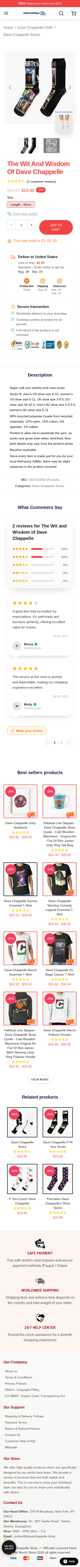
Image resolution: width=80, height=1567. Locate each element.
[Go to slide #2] (51, 146)
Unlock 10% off (9, 1547)
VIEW (20, 813)
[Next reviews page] (69, 742)
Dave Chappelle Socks (22, 35)
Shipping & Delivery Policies (24, 1416)
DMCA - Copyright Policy (22, 1389)
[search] (61, 13)
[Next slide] (69, 87)
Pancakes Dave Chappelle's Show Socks (57, 1203)
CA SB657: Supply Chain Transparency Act (35, 1396)
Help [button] (72, 1561)
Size (10, 197)
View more (40, 1079)
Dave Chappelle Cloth (35, 27)
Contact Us (12, 1435)
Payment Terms (16, 1422)
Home (8, 27)
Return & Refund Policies (22, 1428)
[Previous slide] (10, 87)
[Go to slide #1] (28, 146)
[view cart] (73, 13)
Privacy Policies (16, 1383)
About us (11, 1371)
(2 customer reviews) (41, 181)
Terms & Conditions (18, 1377)
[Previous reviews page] (47, 742)
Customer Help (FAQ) (20, 1441)
